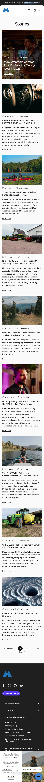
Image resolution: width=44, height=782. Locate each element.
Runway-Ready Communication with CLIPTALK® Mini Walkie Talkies (20, 402)
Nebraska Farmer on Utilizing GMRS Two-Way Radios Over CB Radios (19, 262)
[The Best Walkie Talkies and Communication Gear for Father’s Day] (22, 451)
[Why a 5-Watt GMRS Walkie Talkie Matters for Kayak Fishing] (22, 170)
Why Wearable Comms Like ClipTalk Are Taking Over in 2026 (19, 65)
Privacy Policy (10, 722)
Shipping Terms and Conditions (18, 732)
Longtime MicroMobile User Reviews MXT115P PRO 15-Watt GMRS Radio (20, 122)
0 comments (25, 57)
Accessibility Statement (14, 736)
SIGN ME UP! (11, 776)
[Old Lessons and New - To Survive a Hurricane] (22, 591)
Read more (8, 74)
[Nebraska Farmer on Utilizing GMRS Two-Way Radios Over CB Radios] (22, 239)
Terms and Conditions (14, 729)
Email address (6, 769)
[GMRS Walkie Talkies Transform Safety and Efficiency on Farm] (22, 522)
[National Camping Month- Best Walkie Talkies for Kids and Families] (22, 310)
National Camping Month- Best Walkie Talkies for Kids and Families (21, 334)
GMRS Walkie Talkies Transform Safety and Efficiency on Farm (20, 546)
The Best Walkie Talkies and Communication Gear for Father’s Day (20, 474)
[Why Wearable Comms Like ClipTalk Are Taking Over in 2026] (22, 54)
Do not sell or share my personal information (18, 740)
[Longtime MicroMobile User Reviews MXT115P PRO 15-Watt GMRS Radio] (22, 98)
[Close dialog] (42, 752)
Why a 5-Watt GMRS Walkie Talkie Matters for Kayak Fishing (19, 193)
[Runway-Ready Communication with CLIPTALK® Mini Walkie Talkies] (22, 379)
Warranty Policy (11, 726)
